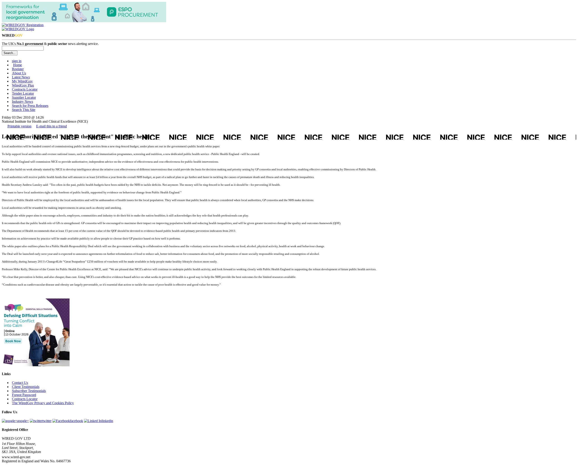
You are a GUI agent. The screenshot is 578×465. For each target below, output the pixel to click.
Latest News (21, 77)
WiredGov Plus (23, 85)
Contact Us (20, 383)
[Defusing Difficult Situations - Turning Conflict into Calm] (36, 365)
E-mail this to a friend (51, 126)
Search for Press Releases (30, 106)
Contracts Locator (24, 89)
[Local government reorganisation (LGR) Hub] (84, 21)
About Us (19, 73)
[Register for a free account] (23, 25)
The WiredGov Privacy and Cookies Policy (43, 403)
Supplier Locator (24, 97)
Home (17, 65)
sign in (16, 61)
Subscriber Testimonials (29, 391)
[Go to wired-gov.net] (18, 29)
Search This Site (23, 110)
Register (18, 69)
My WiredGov (22, 81)
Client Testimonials (25, 387)
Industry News (22, 101)
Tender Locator (23, 93)
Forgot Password (24, 395)
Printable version (19, 126)
